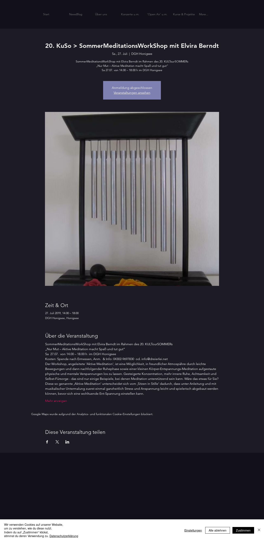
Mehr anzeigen (56, 401)
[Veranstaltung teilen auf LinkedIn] (67, 442)
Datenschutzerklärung (64, 536)
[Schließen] (259, 530)
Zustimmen (243, 530)
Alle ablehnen (217, 530)
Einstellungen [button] (193, 530)
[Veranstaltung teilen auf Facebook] (47, 442)
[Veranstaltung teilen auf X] (57, 442)
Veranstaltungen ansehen (132, 93)
